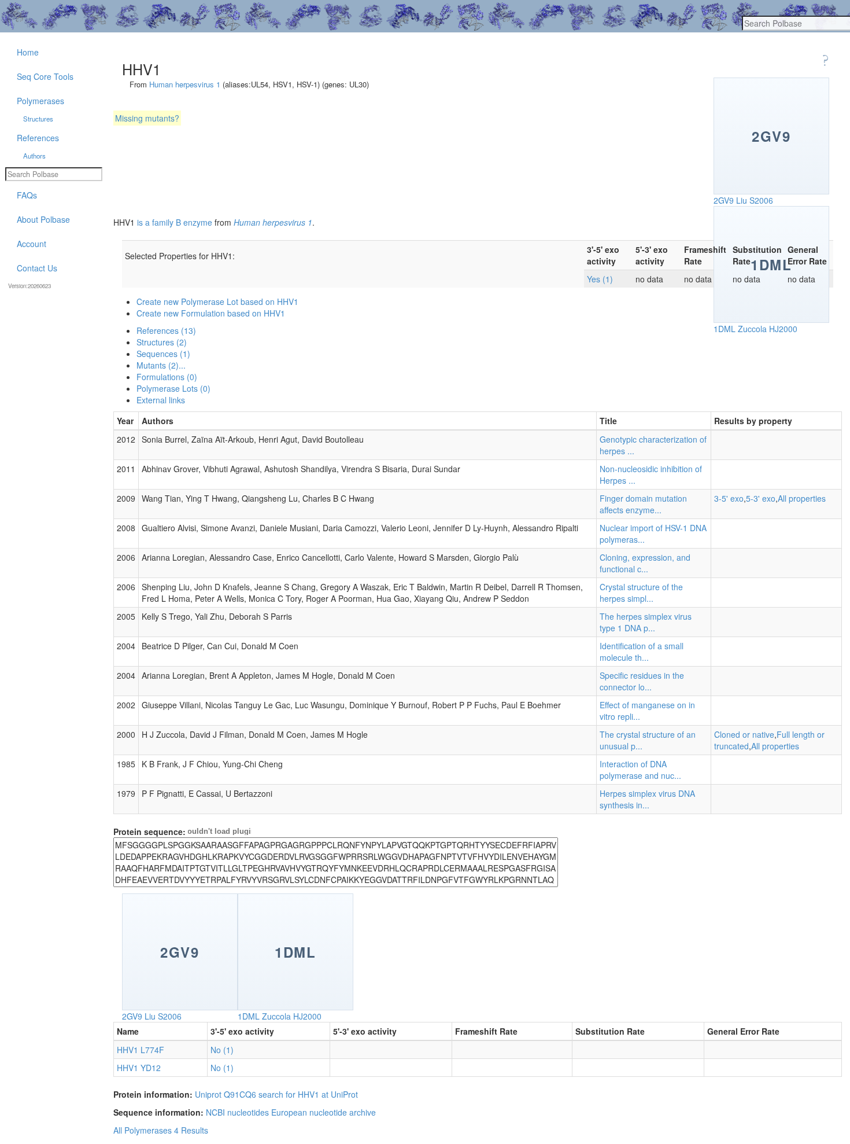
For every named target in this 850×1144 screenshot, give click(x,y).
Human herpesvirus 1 (184, 84)
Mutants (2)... (161, 365)
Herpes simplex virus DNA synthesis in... (647, 799)
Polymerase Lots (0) (173, 388)
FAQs (27, 195)
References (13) (166, 330)
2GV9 (724, 200)
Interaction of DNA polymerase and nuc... (640, 769)
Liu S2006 (754, 200)
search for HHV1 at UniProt (308, 1094)
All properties (802, 498)
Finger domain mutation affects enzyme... (643, 504)
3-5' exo (729, 498)
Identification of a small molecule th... (641, 651)
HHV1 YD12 (139, 1067)
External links (160, 400)
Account (31, 243)
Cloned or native (744, 734)
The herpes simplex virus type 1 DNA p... (646, 622)
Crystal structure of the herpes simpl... (641, 592)
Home (28, 52)
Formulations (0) (166, 376)
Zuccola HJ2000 (767, 328)
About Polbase (43, 219)
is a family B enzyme (174, 222)
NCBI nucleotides (237, 1112)
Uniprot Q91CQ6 (225, 1094)
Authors (34, 155)
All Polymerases (142, 1130)
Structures (38, 118)
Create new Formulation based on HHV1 (210, 313)
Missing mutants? (147, 118)
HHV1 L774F (140, 1049)
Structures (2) (161, 342)
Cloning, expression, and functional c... (645, 563)
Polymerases (40, 100)
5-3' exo (760, 498)
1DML (725, 328)
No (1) (222, 1049)
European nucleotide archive (323, 1112)
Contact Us (37, 268)
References (38, 138)
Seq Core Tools (45, 76)
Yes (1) (600, 279)
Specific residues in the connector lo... (642, 681)
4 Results (191, 1130)
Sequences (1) (163, 353)
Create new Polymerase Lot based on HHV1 (217, 301)
